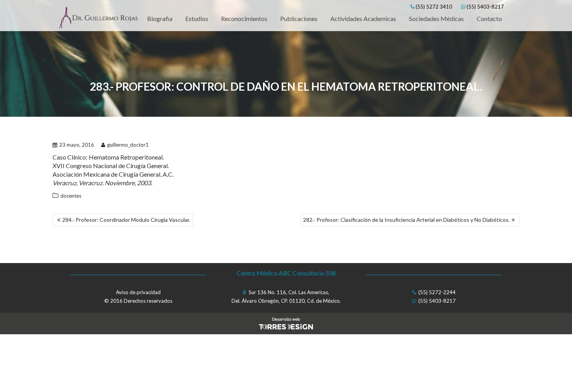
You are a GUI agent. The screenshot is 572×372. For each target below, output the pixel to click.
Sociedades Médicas (436, 18)
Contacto (489, 18)
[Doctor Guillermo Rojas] (98, 18)
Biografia (159, 18)
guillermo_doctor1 (128, 145)
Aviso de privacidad (138, 292)
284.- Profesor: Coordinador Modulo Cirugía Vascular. (126, 219)
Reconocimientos (244, 18)
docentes (70, 196)
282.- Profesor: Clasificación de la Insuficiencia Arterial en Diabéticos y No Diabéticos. (406, 219)
